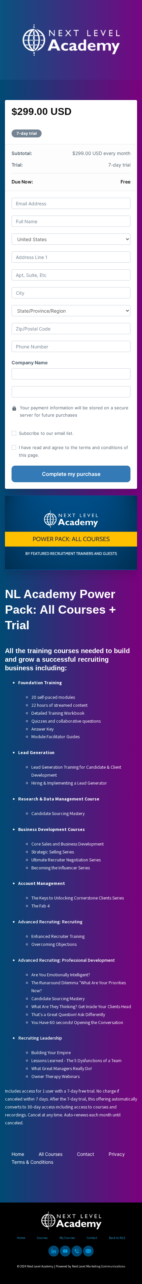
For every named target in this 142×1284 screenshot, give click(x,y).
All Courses (50, 1154)
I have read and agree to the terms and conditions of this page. (73, 451)
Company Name (30, 362)
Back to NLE (117, 1238)
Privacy (117, 1154)
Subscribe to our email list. (46, 433)
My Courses (67, 1238)
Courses (42, 1238)
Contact (85, 1154)
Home (18, 1154)
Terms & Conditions (32, 1162)
